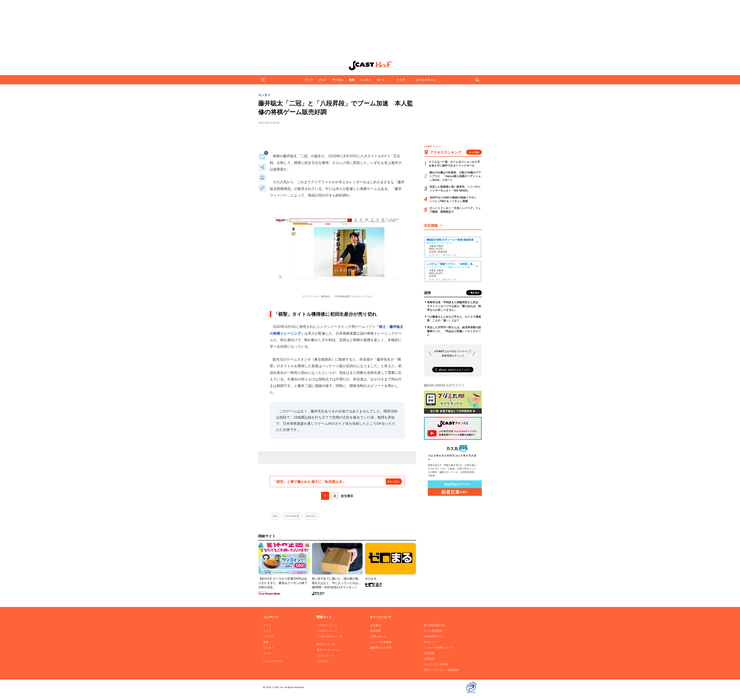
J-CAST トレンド (370, 65)
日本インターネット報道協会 (441, 669)
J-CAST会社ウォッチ (330, 636)
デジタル (337, 79)
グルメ (323, 79)
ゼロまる (322, 661)
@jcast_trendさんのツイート (444, 385)
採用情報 (375, 630)
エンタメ (365, 79)
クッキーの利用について (438, 647)
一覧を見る (474, 292)
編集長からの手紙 (381, 647)
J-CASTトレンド (327, 630)
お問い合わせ (378, 636)
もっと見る (474, 152)
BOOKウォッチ (326, 644)
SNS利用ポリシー (434, 636)
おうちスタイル (425, 79)
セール (381, 79)
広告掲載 (429, 653)
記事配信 (429, 658)
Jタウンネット (325, 655)
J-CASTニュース (327, 625)
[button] (262, 79)
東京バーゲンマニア (329, 649)
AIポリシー (430, 642)
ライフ (309, 79)
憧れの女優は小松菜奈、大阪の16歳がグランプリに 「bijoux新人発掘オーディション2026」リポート (455, 176)
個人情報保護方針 (434, 625)
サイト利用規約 (433, 630)
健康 (351, 79)
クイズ (401, 79)
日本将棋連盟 (291, 516)
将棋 (274, 516)
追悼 (427, 293)
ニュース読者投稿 (381, 642)
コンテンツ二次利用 (436, 664)
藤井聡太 (311, 516)
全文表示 (347, 496)
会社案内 (375, 625)
